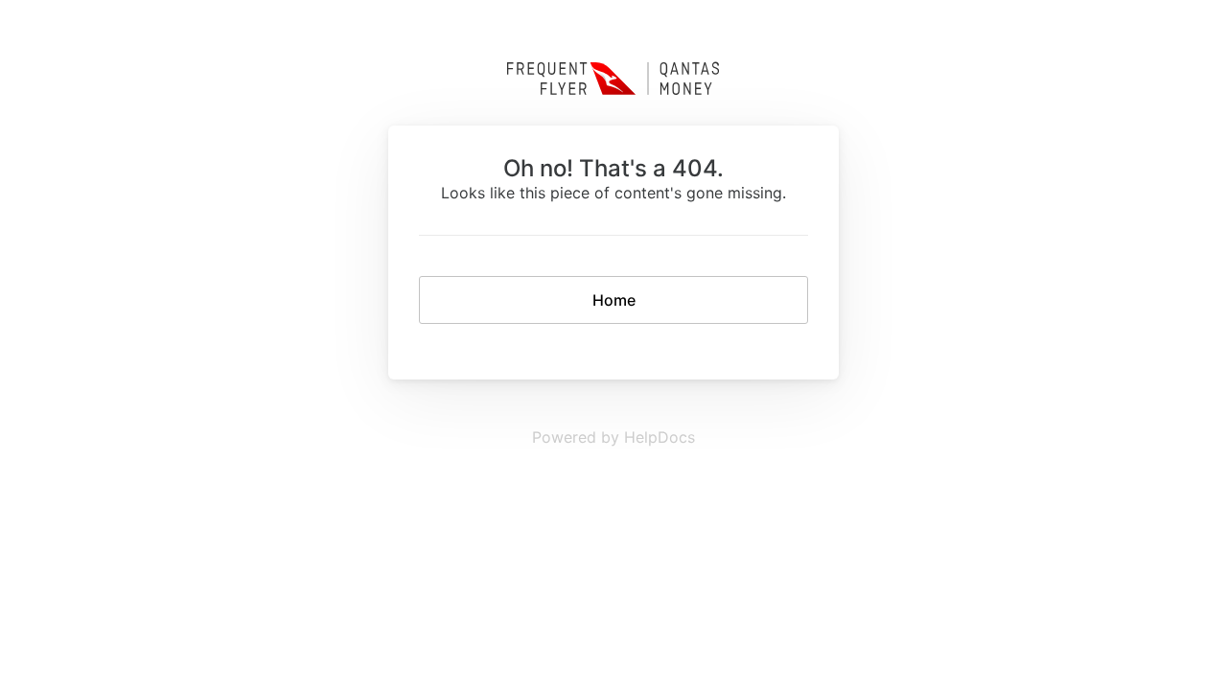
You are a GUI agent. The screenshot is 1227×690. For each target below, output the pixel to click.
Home (614, 300)
